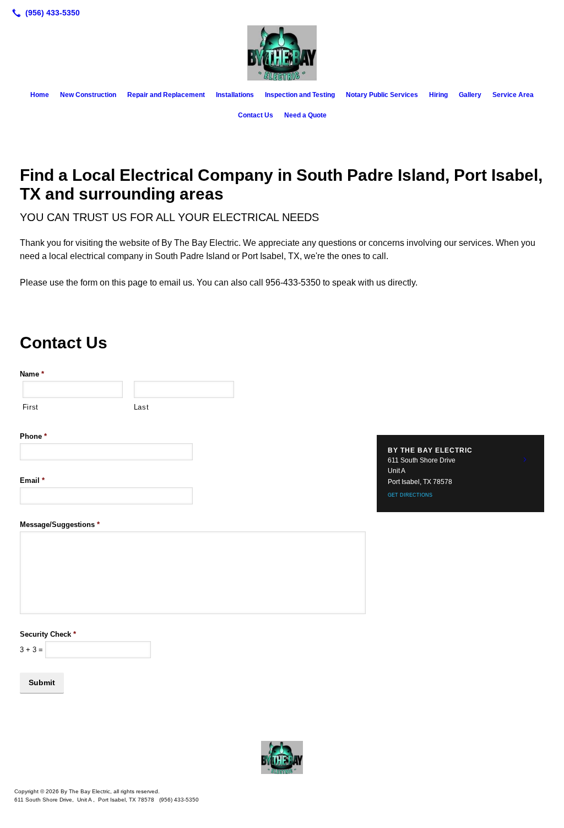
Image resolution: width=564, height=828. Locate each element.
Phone (33, 436)
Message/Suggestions (60, 524)
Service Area (513, 95)
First (31, 407)
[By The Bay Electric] (282, 757)
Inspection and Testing (300, 95)
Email (32, 480)
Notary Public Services (382, 95)
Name (32, 374)
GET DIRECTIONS (410, 495)
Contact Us (255, 115)
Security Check (48, 634)
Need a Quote (305, 115)
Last (141, 407)
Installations (235, 95)
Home (39, 95)
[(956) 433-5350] (44, 13)
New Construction (88, 95)
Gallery (470, 95)
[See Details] (525, 459)
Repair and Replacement (166, 95)
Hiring (438, 95)
